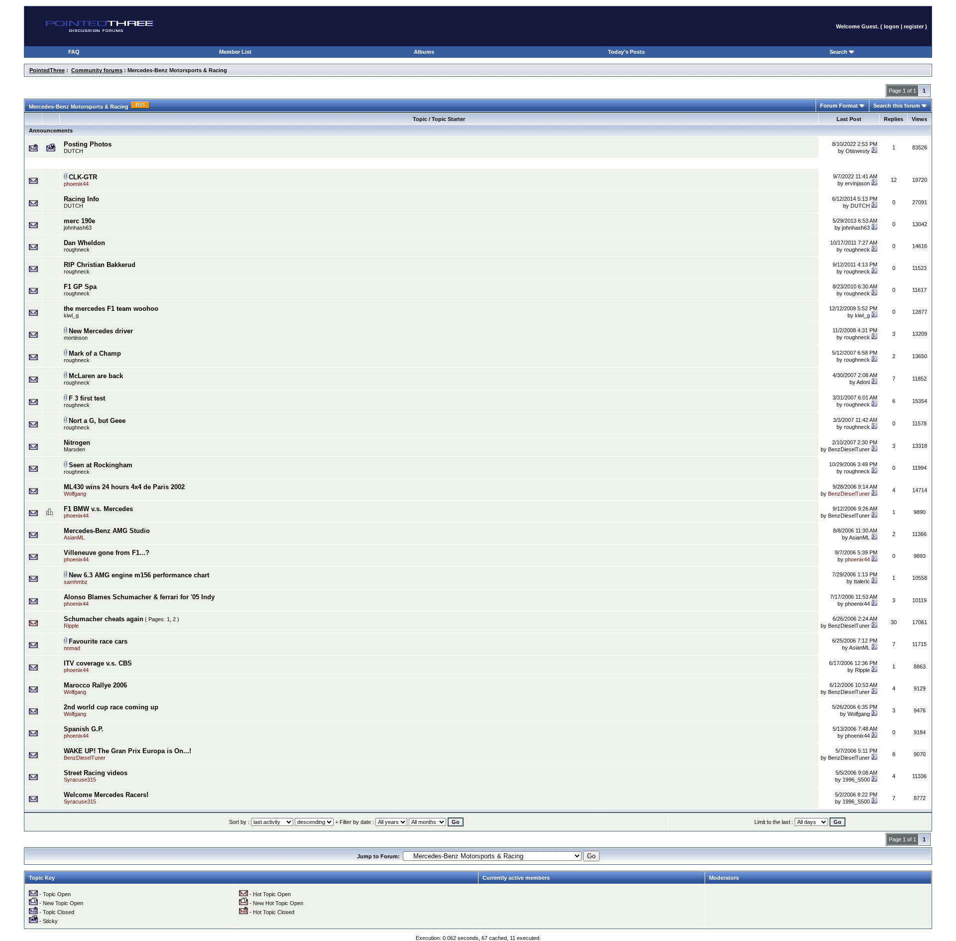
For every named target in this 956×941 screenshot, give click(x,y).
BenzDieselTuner (849, 449)
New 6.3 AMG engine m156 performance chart (139, 575)
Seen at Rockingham (100, 465)
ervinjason (857, 183)
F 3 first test (87, 398)
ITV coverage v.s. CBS (98, 663)
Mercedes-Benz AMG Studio (107, 531)
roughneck (77, 250)
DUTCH (73, 151)
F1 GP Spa (80, 286)
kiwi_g (71, 315)
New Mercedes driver (101, 331)
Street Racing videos (95, 773)
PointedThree (47, 70)
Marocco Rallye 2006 (95, 685)
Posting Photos (88, 144)
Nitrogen (77, 442)
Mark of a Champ (95, 353)
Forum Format (839, 106)
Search (839, 52)
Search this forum (897, 106)
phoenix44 (857, 604)
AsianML (859, 537)
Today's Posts (626, 52)
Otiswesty (857, 151)
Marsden (74, 449)
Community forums (96, 70)
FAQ (74, 52)
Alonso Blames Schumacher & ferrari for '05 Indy (139, 597)
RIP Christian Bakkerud (99, 265)
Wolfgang (858, 714)
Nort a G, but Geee (97, 420)
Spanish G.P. (84, 729)
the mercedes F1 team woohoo (111, 308)
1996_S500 (856, 780)
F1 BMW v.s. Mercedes (98, 509)
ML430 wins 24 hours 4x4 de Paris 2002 (124, 487)
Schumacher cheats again (103, 619)
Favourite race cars (98, 641)
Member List (235, 52)
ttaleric (862, 581)
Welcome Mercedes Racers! (106, 795)
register (914, 26)
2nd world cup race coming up (111, 707)
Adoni (863, 382)
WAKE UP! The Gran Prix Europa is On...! (127, 751)
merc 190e (79, 221)
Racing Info (81, 199)
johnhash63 (78, 228)
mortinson (76, 338)
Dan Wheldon (84, 243)
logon (891, 26)
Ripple (862, 670)
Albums (424, 52)
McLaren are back (96, 376)
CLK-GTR (83, 177)
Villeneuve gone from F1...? (106, 552)
